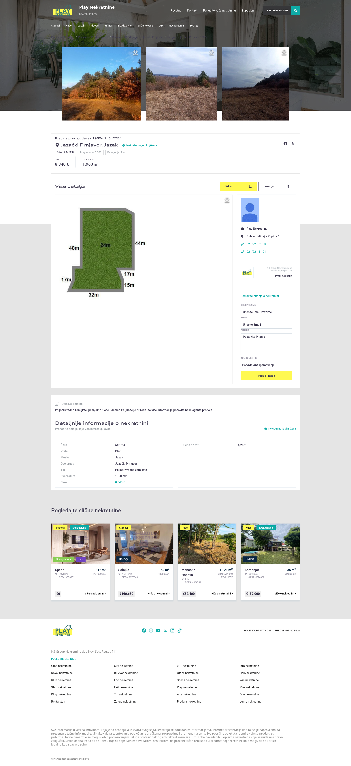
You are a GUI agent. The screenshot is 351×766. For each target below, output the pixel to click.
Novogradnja (176, 25)
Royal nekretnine (62, 673)
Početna (176, 10)
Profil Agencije (283, 275)
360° (192, 25)
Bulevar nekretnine (126, 673)
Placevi (94, 25)
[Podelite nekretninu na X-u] (293, 143)
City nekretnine (123, 666)
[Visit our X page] (165, 630)
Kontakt (192, 10)
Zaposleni (248, 10)
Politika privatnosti (258, 630)
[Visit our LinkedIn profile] (172, 630)
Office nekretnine (188, 673)
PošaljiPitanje (266, 375)
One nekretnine (249, 694)
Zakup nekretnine (125, 701)
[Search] (295, 10)
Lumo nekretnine (250, 701)
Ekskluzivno (125, 25)
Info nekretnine (249, 666)
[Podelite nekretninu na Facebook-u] (286, 143)
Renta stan (58, 701)
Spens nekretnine (188, 680)
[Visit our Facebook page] (144, 630)
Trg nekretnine (123, 694)
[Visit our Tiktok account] (179, 630)
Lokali (81, 25)
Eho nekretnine (123, 680)
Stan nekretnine (61, 687)
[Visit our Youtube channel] (158, 630)
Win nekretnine (249, 680)
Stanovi (55, 25)
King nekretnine (61, 694)
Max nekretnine (249, 687)
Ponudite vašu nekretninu (219, 10)
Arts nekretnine (186, 694)
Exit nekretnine (123, 687)
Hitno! (108, 25)
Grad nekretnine (61, 666)
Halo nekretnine (250, 673)
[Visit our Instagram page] (151, 630)
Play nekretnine (187, 687)
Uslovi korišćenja (287, 630)
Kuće (69, 25)
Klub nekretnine (61, 680)
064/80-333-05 (88, 14)
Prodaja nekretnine (189, 701)
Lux (161, 25)
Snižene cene (145, 25)
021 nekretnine (186, 666)
